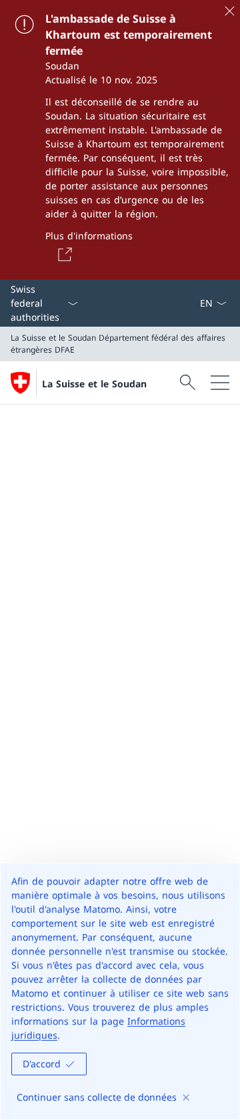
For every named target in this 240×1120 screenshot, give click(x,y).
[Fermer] (229, 10)
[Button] (62, 254)
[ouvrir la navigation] (220, 382)
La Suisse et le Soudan (94, 383)
